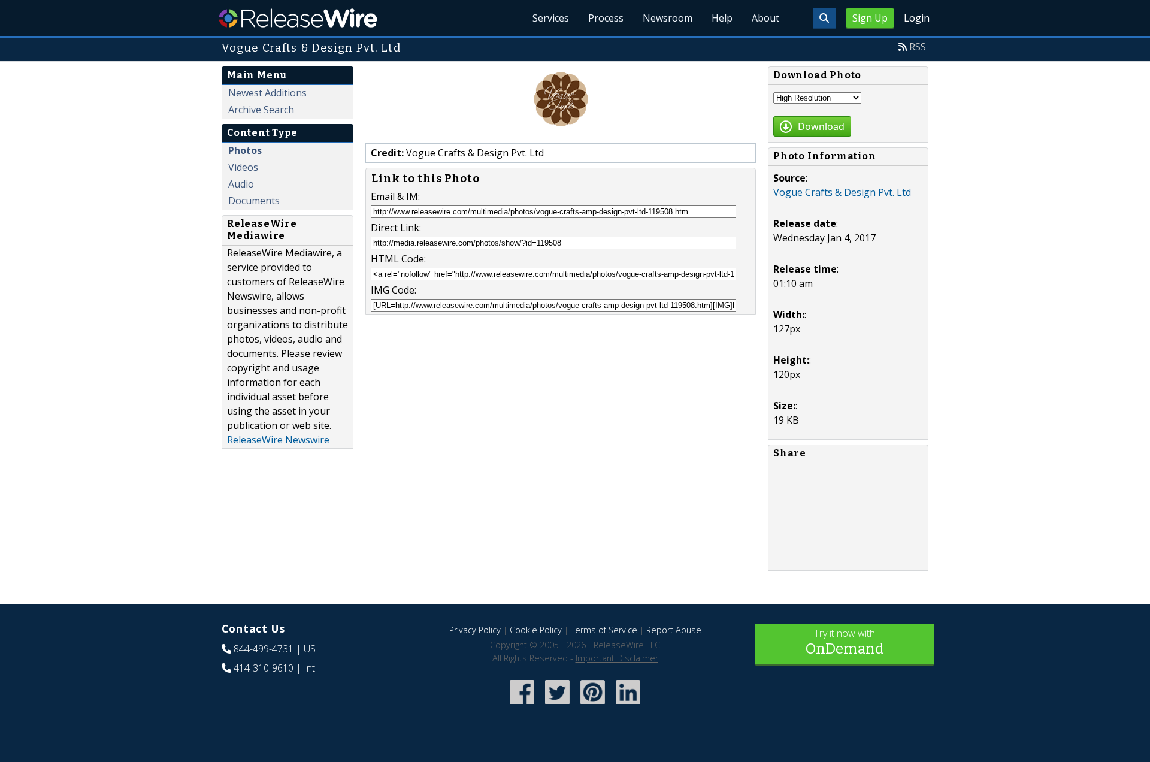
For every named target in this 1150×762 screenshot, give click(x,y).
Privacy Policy (475, 630)
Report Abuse (673, 630)
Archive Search (261, 109)
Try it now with (844, 642)
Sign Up (870, 18)
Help (722, 18)
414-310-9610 (263, 668)
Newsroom (667, 18)
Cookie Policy (536, 630)
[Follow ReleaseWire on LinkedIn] (628, 705)
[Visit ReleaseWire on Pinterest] (592, 705)
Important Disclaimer (617, 658)
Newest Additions (267, 92)
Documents (254, 200)
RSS (917, 46)
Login (917, 18)
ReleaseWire (298, 18)
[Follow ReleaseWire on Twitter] (557, 705)
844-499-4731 (263, 648)
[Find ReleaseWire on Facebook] (522, 705)
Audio (241, 183)
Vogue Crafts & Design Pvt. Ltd (842, 192)
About (765, 18)
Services (550, 18)
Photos (245, 150)
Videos (243, 167)
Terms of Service (604, 630)
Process (606, 18)
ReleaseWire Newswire (278, 439)
